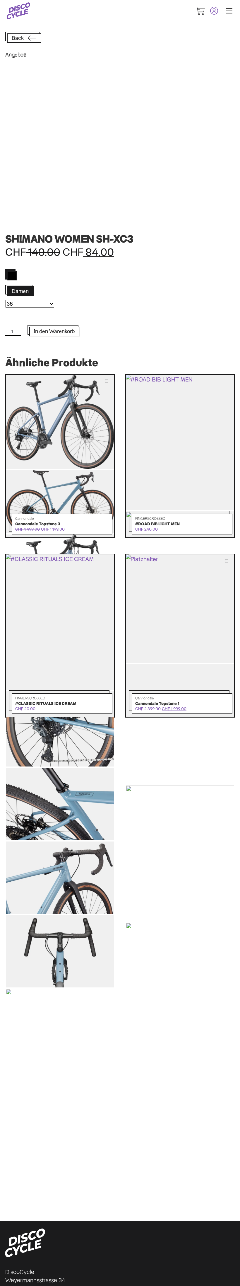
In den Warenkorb (54, 331)
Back (18, 38)
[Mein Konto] (211, 11)
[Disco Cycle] (18, 10)
